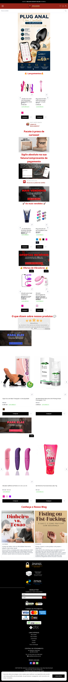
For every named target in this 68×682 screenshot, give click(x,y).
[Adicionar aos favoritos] (31, 117)
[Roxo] (10, 496)
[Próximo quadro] (48, 42)
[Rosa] (46, 239)
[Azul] (37, 239)
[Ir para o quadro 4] (36, 69)
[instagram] (34, 663)
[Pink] (22, 112)
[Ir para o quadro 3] (34, 69)
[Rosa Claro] (37, 305)
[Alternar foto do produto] (32, 94)
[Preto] (43, 239)
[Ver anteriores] (20, 98)
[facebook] (31, 663)
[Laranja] (40, 239)
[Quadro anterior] (20, 42)
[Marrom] (3, 409)
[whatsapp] (37, 663)
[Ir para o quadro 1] (32, 69)
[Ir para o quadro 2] (33, 69)
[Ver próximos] (47, 98)
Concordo (58, 676)
